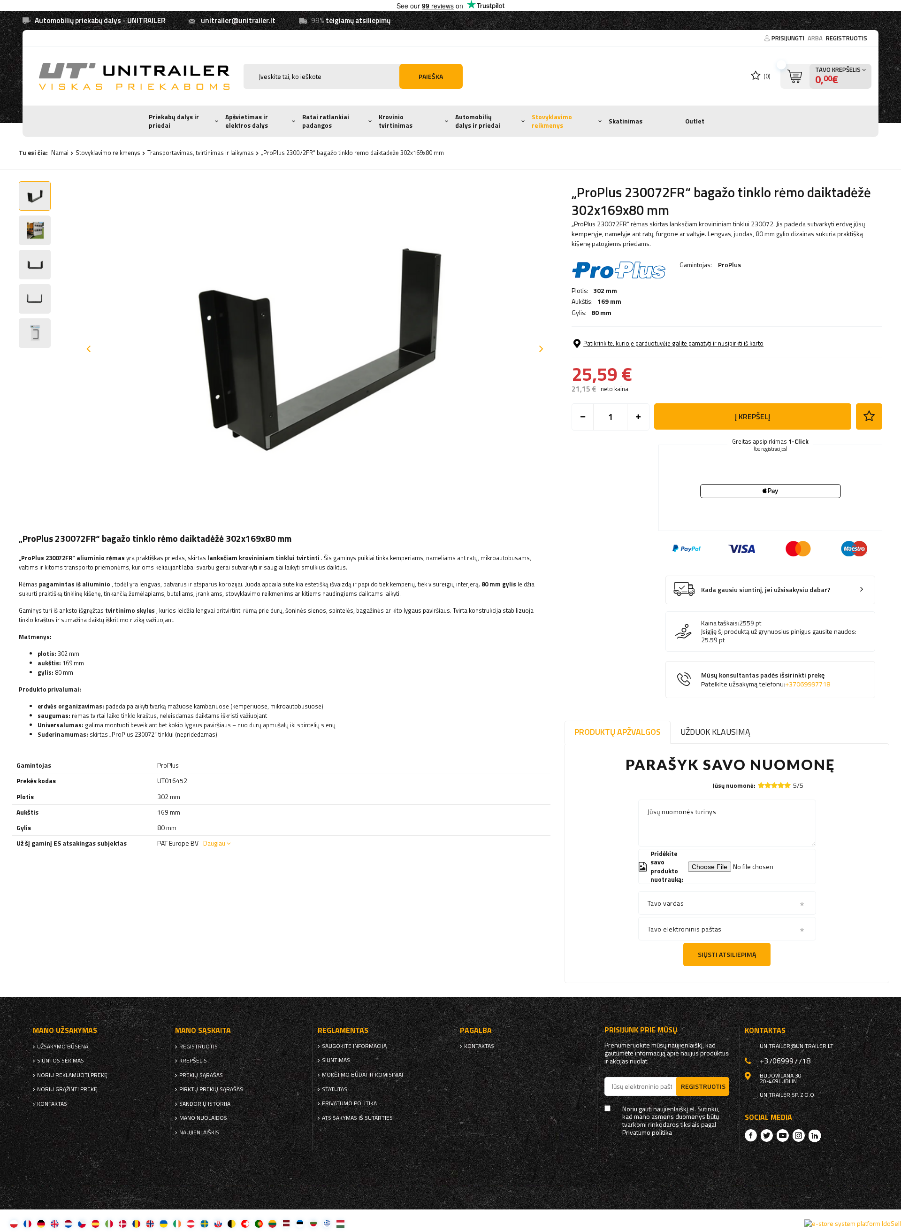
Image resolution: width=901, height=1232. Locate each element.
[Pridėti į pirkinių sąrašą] (869, 416)
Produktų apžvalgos (617, 731)
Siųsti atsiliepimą (727, 954)
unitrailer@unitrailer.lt (238, 20)
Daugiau (214, 843)
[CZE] (82, 1223)
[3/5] (774, 785)
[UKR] (163, 1223)
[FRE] (27, 1223)
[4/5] (781, 785)
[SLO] (218, 1223)
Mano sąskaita (203, 1030)
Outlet (694, 121)
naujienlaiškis (199, 1132)
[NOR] (150, 1223)
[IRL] (177, 1223)
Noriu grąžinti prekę (67, 1089)
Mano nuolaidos (203, 1118)
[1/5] (761, 785)
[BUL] (313, 1223)
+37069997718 (807, 684)
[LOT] (286, 1223)
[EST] (299, 1223)
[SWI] (245, 1223)
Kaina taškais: (720, 623)
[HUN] (340, 1223)
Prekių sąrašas (201, 1075)
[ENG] (54, 1223)
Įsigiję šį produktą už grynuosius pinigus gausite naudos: (778, 631)
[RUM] (136, 1223)
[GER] (41, 1223)
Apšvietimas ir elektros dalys (246, 121)
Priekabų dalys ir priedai (174, 121)
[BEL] (231, 1223)
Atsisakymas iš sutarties (357, 1118)
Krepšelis (193, 1060)
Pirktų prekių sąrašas (211, 1089)
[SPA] (95, 1223)
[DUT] (68, 1223)
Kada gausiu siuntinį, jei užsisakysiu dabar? (766, 589)
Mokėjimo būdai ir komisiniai (362, 1075)
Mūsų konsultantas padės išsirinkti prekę (765, 679)
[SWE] (204, 1223)
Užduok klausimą (715, 731)
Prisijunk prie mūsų (641, 1029)
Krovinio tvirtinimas (395, 121)
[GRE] (327, 1223)
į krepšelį (752, 416)
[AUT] (191, 1223)
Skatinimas (625, 121)
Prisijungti (788, 38)
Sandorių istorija (204, 1104)
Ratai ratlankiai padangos (325, 121)
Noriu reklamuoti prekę (72, 1075)
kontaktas (52, 1104)
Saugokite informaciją (354, 1046)
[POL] (14, 1223)
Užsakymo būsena (62, 1046)
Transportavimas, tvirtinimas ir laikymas (200, 152)
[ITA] (109, 1223)
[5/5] (787, 785)
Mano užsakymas (65, 1030)
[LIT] (272, 1223)
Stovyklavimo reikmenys (552, 121)
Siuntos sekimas (60, 1060)
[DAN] (123, 1223)
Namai (60, 152)
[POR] (259, 1223)
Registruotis (846, 38)
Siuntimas (336, 1060)
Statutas (334, 1089)
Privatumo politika (349, 1103)
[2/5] (767, 785)
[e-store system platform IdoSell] (852, 1223)
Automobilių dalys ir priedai (477, 121)
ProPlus (729, 265)
